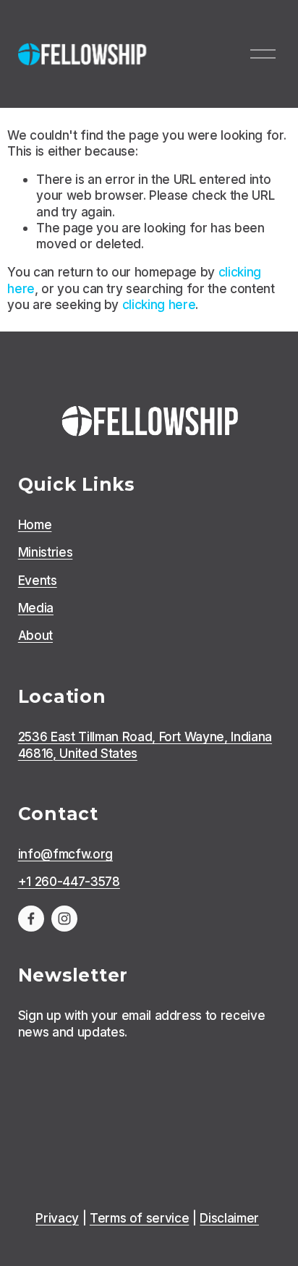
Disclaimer (229, 1217)
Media (36, 607)
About (35, 635)
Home (35, 524)
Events (37, 580)
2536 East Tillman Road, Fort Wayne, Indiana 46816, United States (145, 744)
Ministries (45, 552)
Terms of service (140, 1217)
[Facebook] (31, 919)
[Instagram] (64, 919)
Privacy (57, 1217)
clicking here (159, 304)
